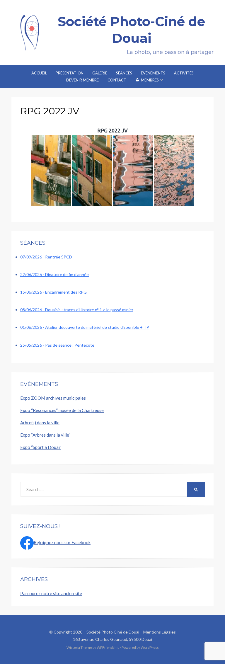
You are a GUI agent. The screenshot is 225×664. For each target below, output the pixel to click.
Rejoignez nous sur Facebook (62, 542)
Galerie (99, 73)
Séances (124, 73)
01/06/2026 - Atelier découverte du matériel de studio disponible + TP (84, 327)
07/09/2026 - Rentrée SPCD (46, 256)
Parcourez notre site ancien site (51, 593)
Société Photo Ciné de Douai (112, 631)
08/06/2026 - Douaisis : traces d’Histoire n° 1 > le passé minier (76, 309)
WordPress (150, 647)
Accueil (39, 73)
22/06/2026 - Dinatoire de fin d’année (54, 274)
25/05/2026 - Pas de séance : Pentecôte (57, 345)
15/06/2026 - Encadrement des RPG (53, 292)
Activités (184, 73)
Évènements (153, 73)
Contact (117, 80)
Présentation (69, 73)
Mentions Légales (159, 631)
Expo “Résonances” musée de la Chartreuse (62, 410)
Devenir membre (82, 80)
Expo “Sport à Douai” (40, 447)
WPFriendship (108, 647)
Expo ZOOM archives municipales (53, 398)
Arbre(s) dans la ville (39, 422)
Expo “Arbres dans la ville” (45, 434)
